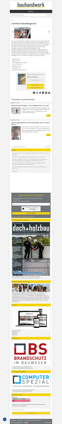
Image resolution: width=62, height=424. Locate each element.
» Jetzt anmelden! (31, 213)
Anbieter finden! (31, 413)
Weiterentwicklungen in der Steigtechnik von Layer (30, 105)
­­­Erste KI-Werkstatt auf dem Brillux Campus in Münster (28, 157)
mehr (48, 115)
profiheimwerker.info (20, 300)
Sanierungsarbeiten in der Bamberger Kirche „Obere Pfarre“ (30, 123)
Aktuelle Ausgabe (16, 330)
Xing (43, 300)
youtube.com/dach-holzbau (19, 295)
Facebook (16, 301)
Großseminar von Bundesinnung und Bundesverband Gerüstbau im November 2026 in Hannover (28, 163)
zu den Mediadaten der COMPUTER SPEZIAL (23, 389)
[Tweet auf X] (37, 93)
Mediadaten (15, 332)
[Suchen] (49, 15)
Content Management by (17, 422)
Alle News (14, 171)
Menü (31, 11)
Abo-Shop (14, 333)
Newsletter (13, 420)
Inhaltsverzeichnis (35, 87)
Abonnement (35, 85)
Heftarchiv (14, 334)
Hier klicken (33, 209)
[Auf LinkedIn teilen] (43, 93)
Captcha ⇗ (36, 210)
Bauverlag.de (48, 422)
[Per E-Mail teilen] (46, 93)
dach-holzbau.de (28, 297)
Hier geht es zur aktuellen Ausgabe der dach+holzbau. (26, 278)
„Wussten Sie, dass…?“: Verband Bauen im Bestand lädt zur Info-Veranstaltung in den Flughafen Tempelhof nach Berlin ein (30, 160)
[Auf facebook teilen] (34, 93)
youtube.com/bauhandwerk (36, 294)
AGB (25, 420)
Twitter (46, 300)
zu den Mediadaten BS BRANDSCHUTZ (22, 366)
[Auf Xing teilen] (40, 93)
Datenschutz (31, 420)
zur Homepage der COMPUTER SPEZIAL (22, 391)
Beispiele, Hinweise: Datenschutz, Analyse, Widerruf (23, 216)
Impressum (38, 420)
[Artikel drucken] (49, 93)
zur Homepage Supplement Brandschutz (22, 368)
